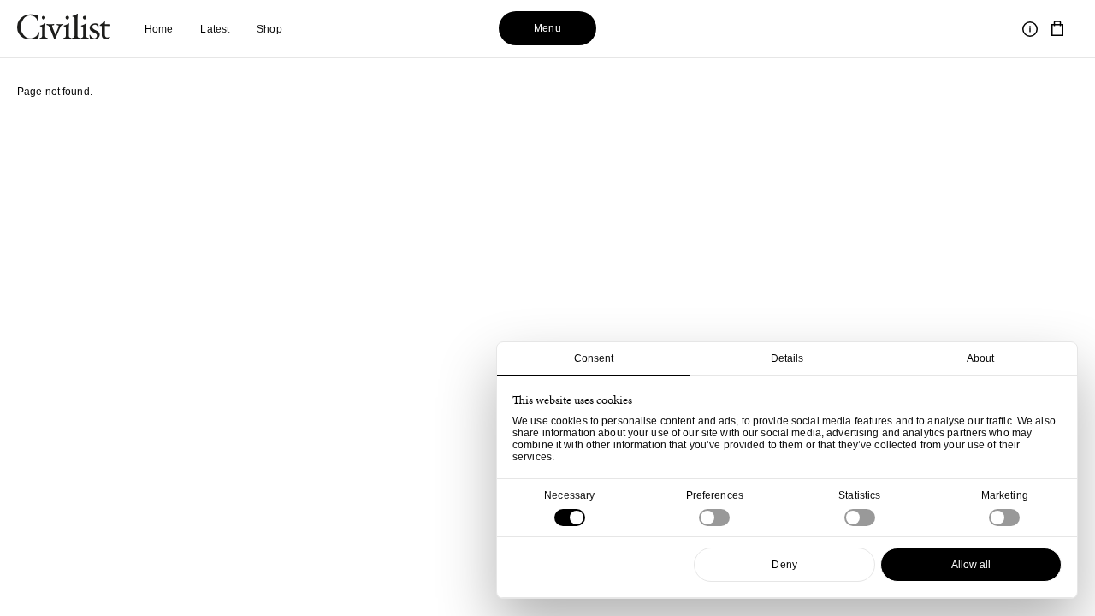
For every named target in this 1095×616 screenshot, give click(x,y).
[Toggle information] (1030, 29)
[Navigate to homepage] (63, 29)
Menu (547, 28)
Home (159, 29)
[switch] (714, 517)
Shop (269, 29)
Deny (784, 565)
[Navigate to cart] (1057, 29)
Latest (214, 29)
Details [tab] (787, 358)
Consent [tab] (594, 358)
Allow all (971, 565)
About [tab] (981, 358)
